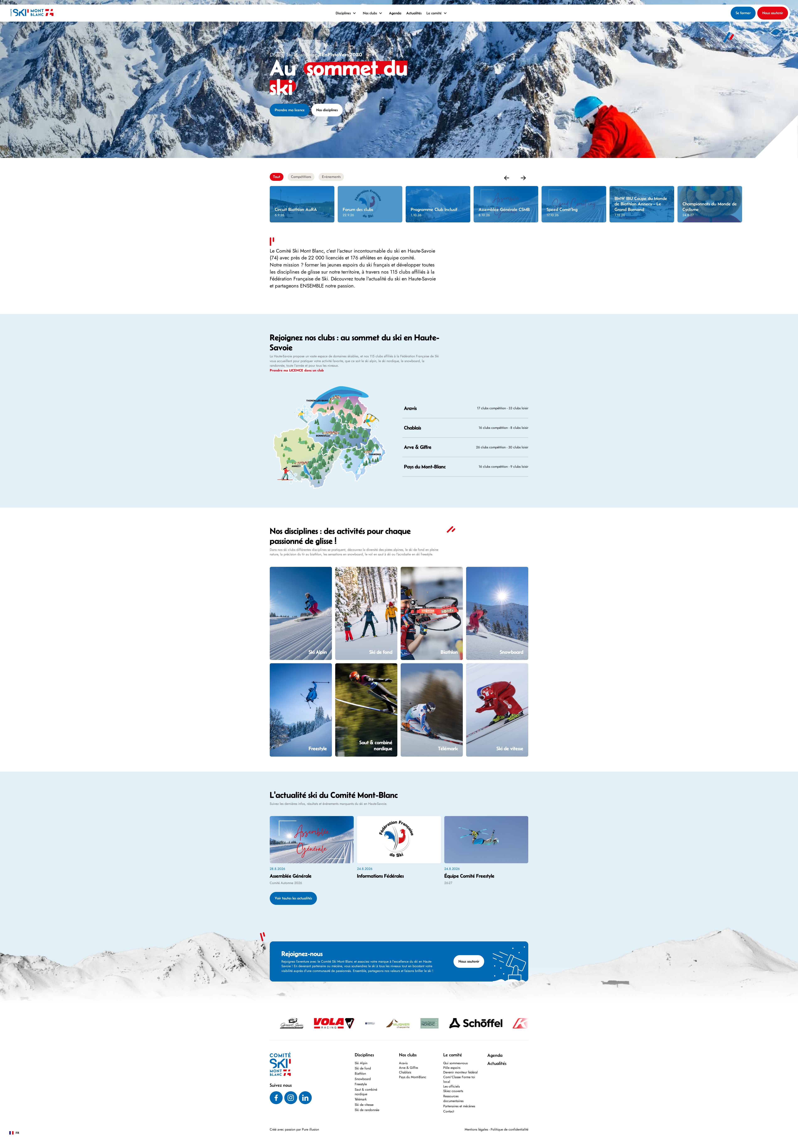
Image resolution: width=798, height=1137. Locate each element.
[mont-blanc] (362, 457)
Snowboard (363, 1079)
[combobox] (14, 1133)
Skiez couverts (453, 1091)
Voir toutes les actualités (293, 898)
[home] (32, 13)
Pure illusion (310, 1129)
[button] (347, 13)
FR (17, 1133)
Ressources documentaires (453, 1098)
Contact (448, 1111)
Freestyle (361, 1084)
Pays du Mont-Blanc (412, 1077)
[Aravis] (303, 457)
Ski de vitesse (364, 1104)
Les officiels (451, 1086)
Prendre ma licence (290, 110)
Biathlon (360, 1073)
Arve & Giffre (408, 1067)
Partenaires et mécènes (459, 1106)
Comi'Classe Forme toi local (459, 1079)
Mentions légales (476, 1129)
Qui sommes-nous (455, 1063)
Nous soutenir (772, 13)
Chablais (405, 1072)
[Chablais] (339, 412)
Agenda (395, 13)
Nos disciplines (327, 110)
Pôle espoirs (451, 1067)
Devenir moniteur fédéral (460, 1072)
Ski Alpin (361, 1063)
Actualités (413, 13)
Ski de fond (363, 1068)
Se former (743, 13)
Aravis (403, 1063)
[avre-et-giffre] (340, 427)
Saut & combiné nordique (366, 1091)
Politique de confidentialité (509, 1129)
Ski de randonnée (367, 1109)
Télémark (361, 1099)
